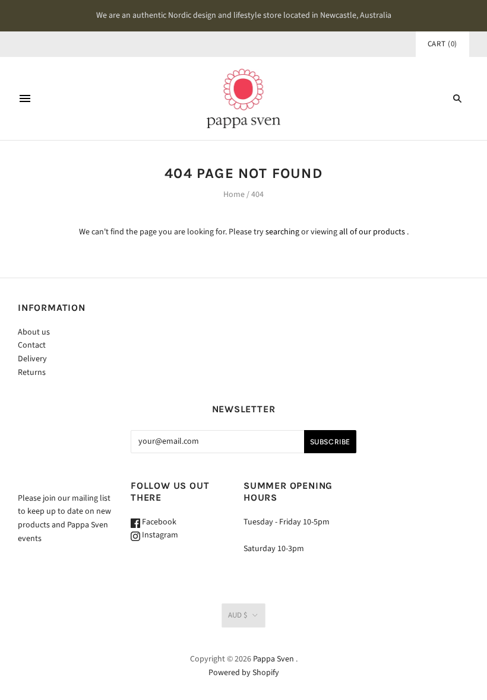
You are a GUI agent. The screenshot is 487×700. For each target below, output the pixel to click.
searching (282, 232)
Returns (32, 372)
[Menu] (25, 98)
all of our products (372, 232)
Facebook (158, 522)
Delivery (32, 359)
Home (234, 195)
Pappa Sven (273, 659)
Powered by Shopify (243, 673)
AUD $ (237, 615)
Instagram (159, 535)
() (442, 44)
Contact (32, 345)
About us (34, 332)
